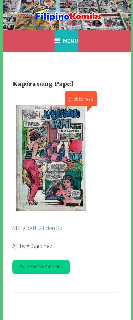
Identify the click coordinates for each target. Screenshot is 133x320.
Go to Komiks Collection (41, 267)
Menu (70, 40)
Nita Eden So (47, 227)
